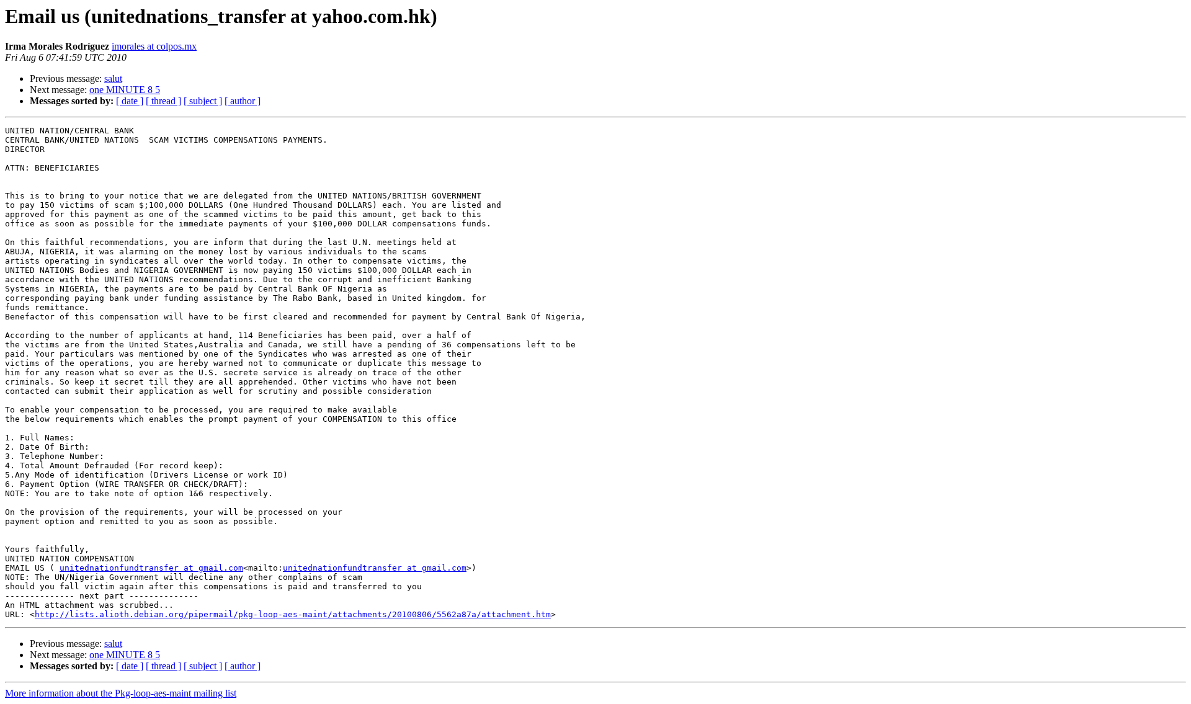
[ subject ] (203, 101)
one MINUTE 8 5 (124, 89)
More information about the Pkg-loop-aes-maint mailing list (120, 693)
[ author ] (243, 101)
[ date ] (129, 101)
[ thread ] (163, 101)
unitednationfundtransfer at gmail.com (151, 568)
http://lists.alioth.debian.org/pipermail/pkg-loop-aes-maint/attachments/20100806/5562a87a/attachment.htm (293, 614)
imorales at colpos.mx (154, 46)
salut (113, 78)
